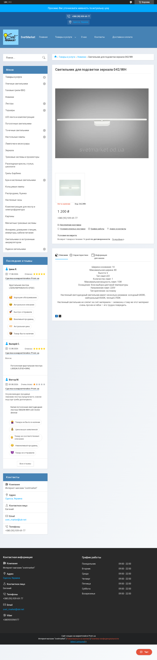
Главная (43, 37)
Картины (9, 216)
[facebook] (56, 316)
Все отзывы (25, 463)
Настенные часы (13, 200)
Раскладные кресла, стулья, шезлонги (19, 165)
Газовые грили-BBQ (15, 90)
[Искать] (44, 57)
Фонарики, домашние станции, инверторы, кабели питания (20, 231)
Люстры (9, 103)
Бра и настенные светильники (20, 180)
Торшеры (10, 110)
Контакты (99, 37)
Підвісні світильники (15, 249)
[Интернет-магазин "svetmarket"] (10, 37)
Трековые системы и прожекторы (22, 157)
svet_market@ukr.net (15, 519)
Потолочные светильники (18, 123)
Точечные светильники (17, 130)
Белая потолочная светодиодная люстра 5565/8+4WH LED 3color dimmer (26, 410)
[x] (60, 316)
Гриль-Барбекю (13, 173)
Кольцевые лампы (14, 186)
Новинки (81, 57)
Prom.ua (92, 636)
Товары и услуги (63, 37)
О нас (84, 37)
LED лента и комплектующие (19, 117)
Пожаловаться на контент (78, 639)
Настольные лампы (15, 137)
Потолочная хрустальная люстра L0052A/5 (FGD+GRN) (26, 367)
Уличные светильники (16, 83)
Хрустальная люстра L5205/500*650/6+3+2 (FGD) (21, 286)
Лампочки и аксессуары (17, 143)
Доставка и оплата (122, 37)
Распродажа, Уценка (16, 193)
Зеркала (9, 150)
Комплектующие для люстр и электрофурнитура (20, 208)
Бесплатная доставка (70, 225)
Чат (146, 652)
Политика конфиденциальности (105, 639)
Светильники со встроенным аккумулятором (19, 241)
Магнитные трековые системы (20, 223)
